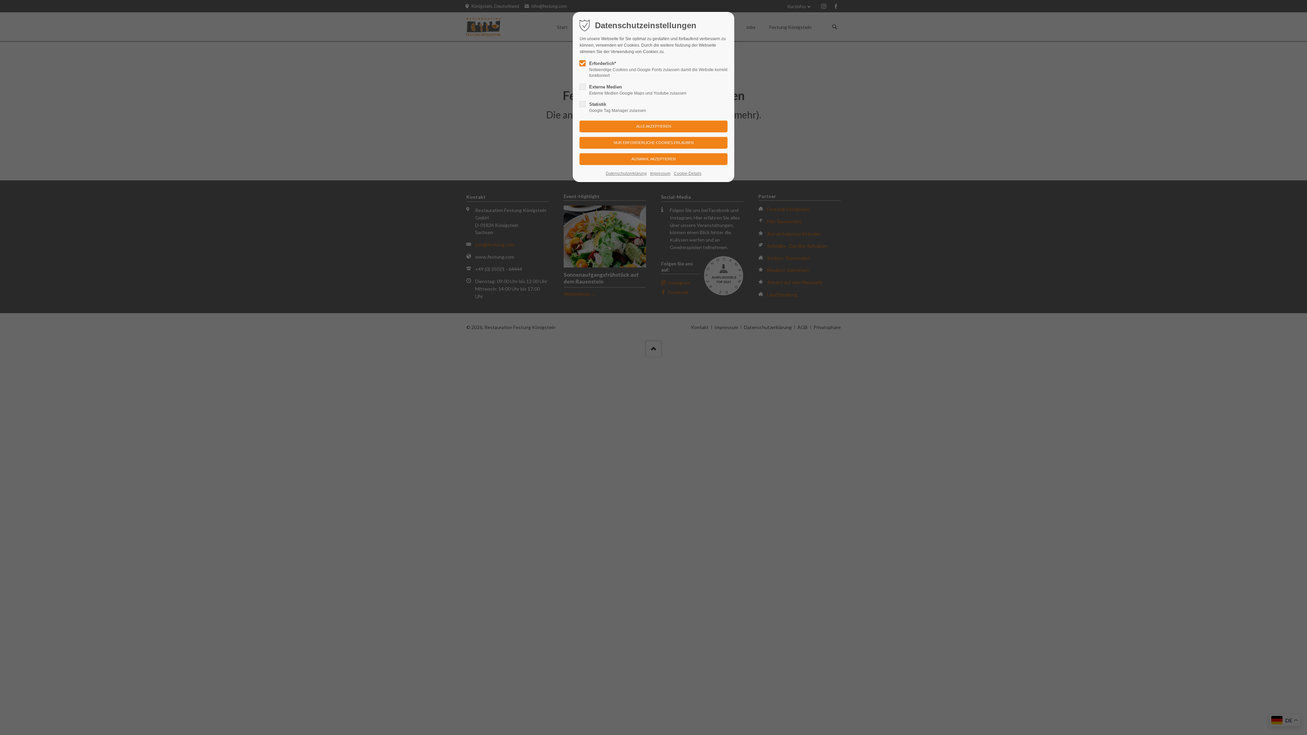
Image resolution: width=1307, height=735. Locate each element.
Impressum (660, 173)
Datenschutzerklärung (626, 173)
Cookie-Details (687, 173)
